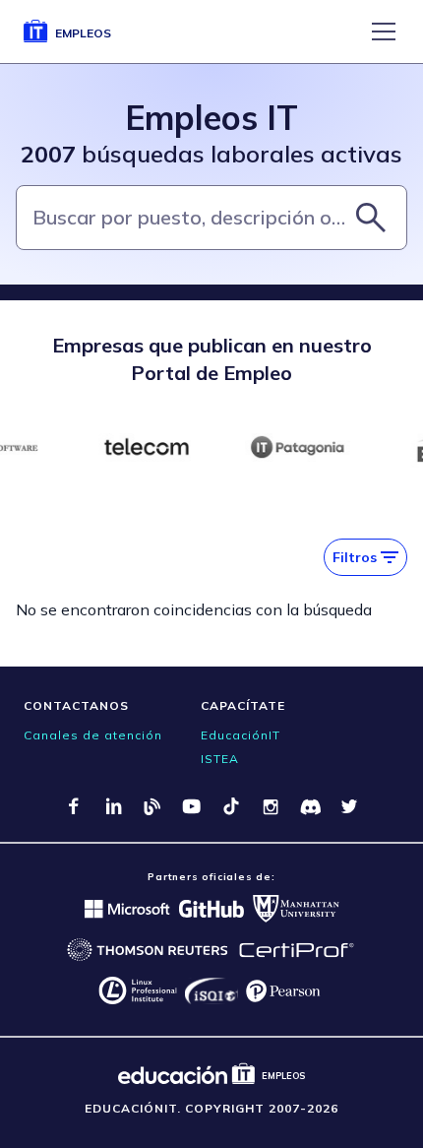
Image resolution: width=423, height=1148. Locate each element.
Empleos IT (211, 117)
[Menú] (383, 31)
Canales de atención (93, 735)
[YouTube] (192, 806)
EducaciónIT (240, 735)
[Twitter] (349, 806)
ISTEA (220, 758)
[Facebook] (74, 806)
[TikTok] (231, 806)
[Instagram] (270, 806)
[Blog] (152, 806)
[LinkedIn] (113, 806)
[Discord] (310, 806)
